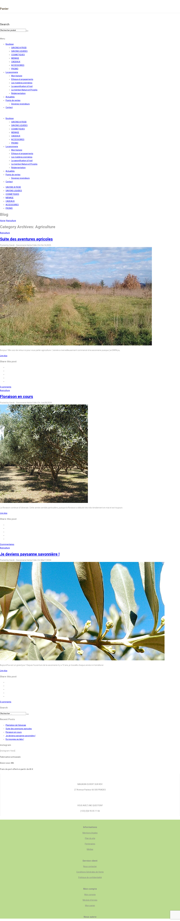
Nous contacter (90, 866)
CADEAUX (15, 62)
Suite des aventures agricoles (26, 239)
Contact (9, 107)
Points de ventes (13, 100)
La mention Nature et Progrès (24, 90)
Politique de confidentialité (90, 877)
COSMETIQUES (18, 55)
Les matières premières (21, 83)
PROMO (14, 69)
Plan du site (90, 838)
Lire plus (3, 356)
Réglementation (18, 93)
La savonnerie (12, 72)
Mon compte (90, 894)
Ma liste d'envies (90, 900)
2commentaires (7, 544)
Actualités (10, 97)
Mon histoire (16, 76)
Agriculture (11, 220)
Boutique (10, 44)
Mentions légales (90, 833)
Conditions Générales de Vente (90, 872)
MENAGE (15, 58)
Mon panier (90, 905)
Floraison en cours (16, 396)
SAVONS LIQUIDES (19, 51)
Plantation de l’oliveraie (16, 725)
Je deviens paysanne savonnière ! (29, 554)
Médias (90, 849)
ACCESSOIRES (17, 65)
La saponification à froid (21, 86)
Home (2, 220)
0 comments (5, 387)
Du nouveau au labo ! (15, 739)
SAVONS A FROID (19, 48)
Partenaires (90, 844)
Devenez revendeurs (20, 104)
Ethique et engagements (22, 79)
